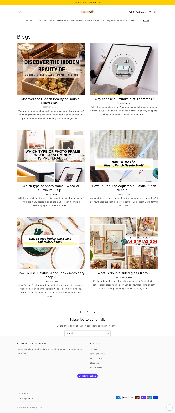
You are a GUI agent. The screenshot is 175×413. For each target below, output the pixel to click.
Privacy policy (96, 358)
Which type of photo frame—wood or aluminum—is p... (51, 188)
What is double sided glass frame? (124, 273)
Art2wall (26, 407)
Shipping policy (96, 363)
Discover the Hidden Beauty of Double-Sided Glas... (51, 101)
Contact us (95, 349)
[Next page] (94, 312)
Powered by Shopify (36, 407)
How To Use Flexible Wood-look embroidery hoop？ (51, 275)
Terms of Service (97, 354)
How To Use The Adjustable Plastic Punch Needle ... (124, 188)
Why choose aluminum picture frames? (124, 99)
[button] (20, 12)
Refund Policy (96, 367)
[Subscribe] (107, 333)
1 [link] (80, 312)
